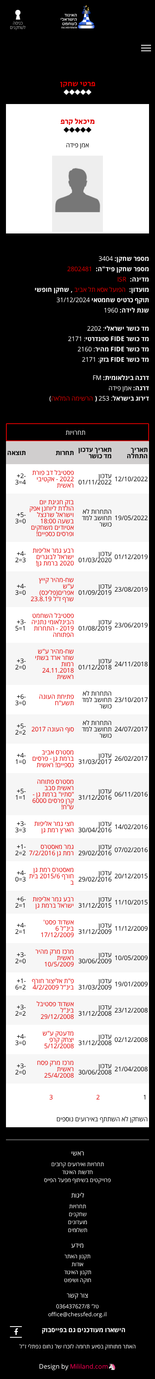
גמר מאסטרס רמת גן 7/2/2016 (51, 849)
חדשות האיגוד (77, 1172)
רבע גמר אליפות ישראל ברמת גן (53, 902)
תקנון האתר (77, 1256)
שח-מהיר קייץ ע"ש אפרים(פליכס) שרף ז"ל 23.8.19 (52, 589)
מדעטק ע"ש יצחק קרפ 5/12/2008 (58, 1039)
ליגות (77, 1195)
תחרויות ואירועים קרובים (77, 1164)
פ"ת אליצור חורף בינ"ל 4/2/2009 (53, 983)
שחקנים (78, 1214)
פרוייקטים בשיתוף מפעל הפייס (77, 1180)
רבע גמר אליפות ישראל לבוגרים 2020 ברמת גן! (53, 556)
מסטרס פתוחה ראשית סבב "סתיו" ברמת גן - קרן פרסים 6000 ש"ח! (53, 794)
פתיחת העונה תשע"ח (56, 699)
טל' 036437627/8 (77, 1306)
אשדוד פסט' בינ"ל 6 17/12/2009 (57, 928)
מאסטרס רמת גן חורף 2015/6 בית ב (51, 876)
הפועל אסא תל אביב (100, 289)
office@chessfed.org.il (77, 1314)
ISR (121, 279)
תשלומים (77, 1230)
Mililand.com (89, 1366)
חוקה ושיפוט (77, 1280)
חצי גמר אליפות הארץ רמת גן (54, 826)
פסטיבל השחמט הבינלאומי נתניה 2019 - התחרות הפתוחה (52, 625)
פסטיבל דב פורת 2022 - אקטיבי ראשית (53, 479)
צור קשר (77, 1295)
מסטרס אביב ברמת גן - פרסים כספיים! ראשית (53, 758)
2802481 (79, 268)
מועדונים (77, 1222)
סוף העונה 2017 (52, 729)
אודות (77, 1264)
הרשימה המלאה (72, 398)
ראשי (77, 1153)
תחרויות (77, 1206)
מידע (77, 1245)
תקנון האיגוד (77, 1272)
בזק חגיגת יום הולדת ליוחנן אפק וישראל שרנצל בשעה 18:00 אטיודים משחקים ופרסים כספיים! (51, 518)
